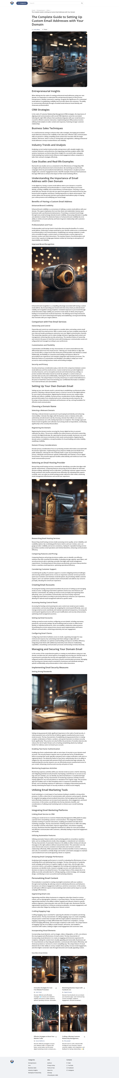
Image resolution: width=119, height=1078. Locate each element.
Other (48, 10)
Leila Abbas (37, 29)
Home (33, 10)
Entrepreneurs (41, 10)
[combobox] (55, 3)
